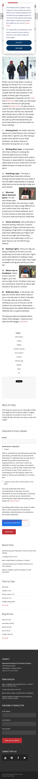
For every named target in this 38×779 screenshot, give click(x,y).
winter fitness (19, 337)
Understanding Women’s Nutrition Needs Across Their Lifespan (17, 565)
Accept (19, 42)
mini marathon (19, 353)
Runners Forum (15, 106)
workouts (6, 598)
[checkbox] (19, 449)
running (19, 341)
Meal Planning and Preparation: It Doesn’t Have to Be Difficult (19, 552)
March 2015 (6, 627)
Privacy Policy (14, 501)
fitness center (8, 594)
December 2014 (8, 623)
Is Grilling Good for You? (9, 557)
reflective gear (19, 361)
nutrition (6, 591)
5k (19, 373)
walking (19, 345)
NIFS (5, 587)
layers (19, 369)
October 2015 (7, 634)
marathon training (19, 349)
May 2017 (6, 620)
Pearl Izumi (9, 101)
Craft (32, 98)
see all (6, 605)
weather (19, 365)
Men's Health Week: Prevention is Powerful (16, 560)
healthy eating (8, 602)
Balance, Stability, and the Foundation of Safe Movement (16, 571)
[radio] (19, 449)
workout (19, 357)
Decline (19, 48)
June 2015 (6, 631)
